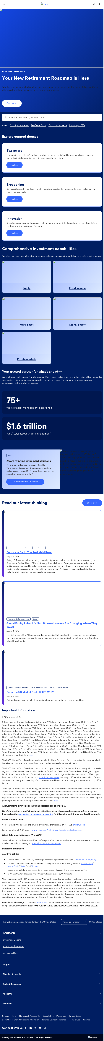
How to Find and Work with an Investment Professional (56, 830)
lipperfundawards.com (49, 777)
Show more (92, 502)
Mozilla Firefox (13, 866)
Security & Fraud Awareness (54, 1027)
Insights (7, 975)
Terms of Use (78, 859)
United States (95, 921)
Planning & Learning (12, 985)
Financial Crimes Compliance (54, 1031)
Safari (23, 866)
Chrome (34, 866)
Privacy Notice (75, 1027)
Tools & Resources (12, 995)
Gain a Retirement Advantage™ (25, 481)
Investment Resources (13, 946)
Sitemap (86, 1031)
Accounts (7, 1014)
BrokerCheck (79, 824)
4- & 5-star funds (38, 125)
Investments (9, 932)
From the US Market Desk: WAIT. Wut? (30, 692)
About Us (7, 1005)
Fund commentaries (57, 125)
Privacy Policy (90, 859)
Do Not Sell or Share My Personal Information (20, 1031)
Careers (5, 1027)
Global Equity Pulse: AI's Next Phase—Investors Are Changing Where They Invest (52, 625)
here (31, 755)
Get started (11, 103)
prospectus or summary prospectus (35, 814)
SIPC (46, 902)
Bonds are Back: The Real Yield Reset (29, 552)
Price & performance (19, 125)
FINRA (40, 902)
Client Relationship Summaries (46, 843)
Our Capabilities (10, 952)
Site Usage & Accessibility (29, 1027)
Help (14, 1027)
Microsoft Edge (87, 863)
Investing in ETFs (77, 125)
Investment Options (12, 939)
